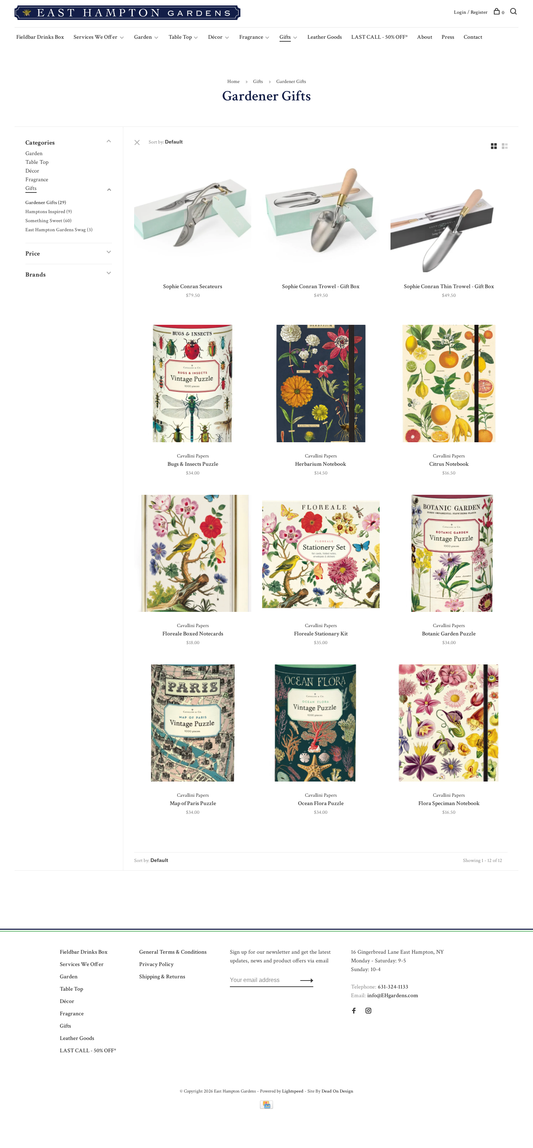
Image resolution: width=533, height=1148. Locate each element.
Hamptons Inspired (48, 211)
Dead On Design (337, 1091)
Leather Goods (324, 37)
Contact (473, 37)
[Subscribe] (304, 980)
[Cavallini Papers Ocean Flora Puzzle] (320, 724)
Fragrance (251, 37)
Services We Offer (95, 37)
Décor (215, 37)
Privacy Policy (156, 964)
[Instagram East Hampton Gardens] (368, 1011)
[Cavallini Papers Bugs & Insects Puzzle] (192, 385)
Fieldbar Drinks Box (40, 37)
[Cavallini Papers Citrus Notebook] (449, 385)
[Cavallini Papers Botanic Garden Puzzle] (449, 555)
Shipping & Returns (162, 977)
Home (233, 81)
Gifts (285, 37)
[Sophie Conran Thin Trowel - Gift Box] (449, 215)
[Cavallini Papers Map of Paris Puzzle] (192, 724)
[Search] (514, 12)
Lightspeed (292, 1091)
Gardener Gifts (291, 81)
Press (448, 37)
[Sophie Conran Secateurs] (192, 215)
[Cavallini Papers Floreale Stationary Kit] (320, 555)
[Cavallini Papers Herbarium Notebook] (320, 385)
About (424, 37)
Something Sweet (48, 220)
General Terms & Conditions (173, 952)
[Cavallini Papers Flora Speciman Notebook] (449, 724)
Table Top (181, 37)
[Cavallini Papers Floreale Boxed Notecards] (192, 555)
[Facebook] (354, 1011)
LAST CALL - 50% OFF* (379, 37)
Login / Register (471, 12)
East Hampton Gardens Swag (58, 230)
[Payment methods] (266, 1107)
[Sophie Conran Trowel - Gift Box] (320, 215)
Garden (143, 37)
